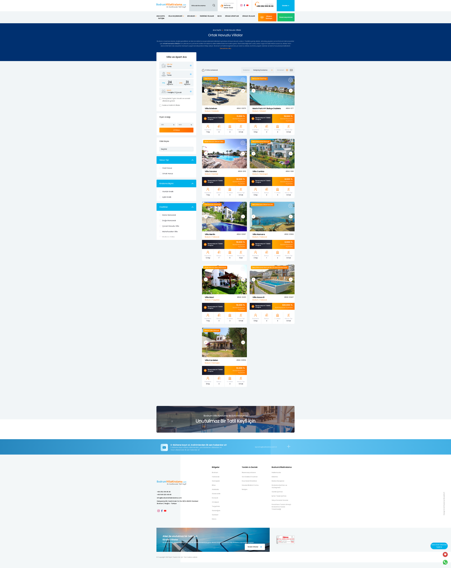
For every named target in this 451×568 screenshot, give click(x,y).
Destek (285, 5)
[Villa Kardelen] (224, 342)
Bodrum (215, 472)
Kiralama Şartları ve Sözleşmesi (279, 486)
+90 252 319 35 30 (164, 492)
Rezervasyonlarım (249, 472)
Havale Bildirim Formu (250, 485)
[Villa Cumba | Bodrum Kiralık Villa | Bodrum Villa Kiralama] (272, 153)
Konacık (215, 498)
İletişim (244, 489)
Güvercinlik (216, 493)
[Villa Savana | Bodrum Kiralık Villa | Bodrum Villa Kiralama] (224, 153)
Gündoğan (216, 510)
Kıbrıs (214, 519)
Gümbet (215, 515)
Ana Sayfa (217, 30)
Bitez (214, 485)
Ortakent (215, 502)
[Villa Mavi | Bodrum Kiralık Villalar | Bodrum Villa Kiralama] (224, 279)
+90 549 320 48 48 (164, 494)
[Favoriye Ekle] (243, 80)
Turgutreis (216, 506)
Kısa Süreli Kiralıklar (249, 481)
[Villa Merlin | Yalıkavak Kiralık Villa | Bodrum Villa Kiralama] (224, 216)
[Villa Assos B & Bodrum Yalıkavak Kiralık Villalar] (272, 279)
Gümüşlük (216, 481)
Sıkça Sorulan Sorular (280, 500)
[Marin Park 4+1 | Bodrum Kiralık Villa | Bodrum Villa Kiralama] (272, 90)
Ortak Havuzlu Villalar (232, 30)
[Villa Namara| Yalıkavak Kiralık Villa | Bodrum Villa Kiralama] (272, 216)
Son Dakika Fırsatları (250, 477)
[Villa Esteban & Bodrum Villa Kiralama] (224, 90)
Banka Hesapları (278, 481)
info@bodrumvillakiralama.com (169, 498)
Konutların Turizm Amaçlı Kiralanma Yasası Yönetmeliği (281, 506)
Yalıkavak (215, 477)
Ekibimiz (275, 477)
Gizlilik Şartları (277, 492)
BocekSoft (444, 495)
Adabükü (215, 489)
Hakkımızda (276, 472)
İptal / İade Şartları (279, 496)
